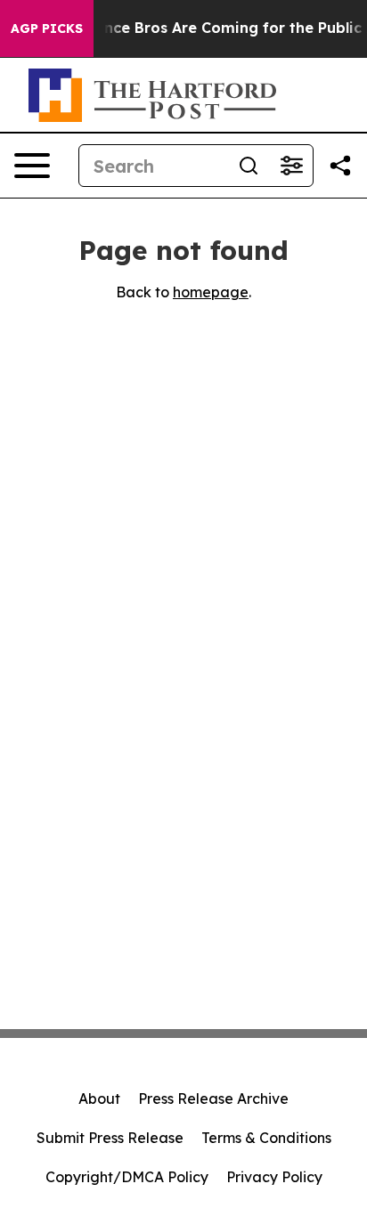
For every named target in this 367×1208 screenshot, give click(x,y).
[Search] (248, 165)
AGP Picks (47, 28)
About (99, 1098)
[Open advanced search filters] (291, 165)
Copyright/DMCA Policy (126, 1177)
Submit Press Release (110, 1138)
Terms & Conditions (266, 1138)
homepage (211, 292)
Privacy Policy (274, 1177)
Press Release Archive (213, 1098)
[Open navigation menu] (32, 165)
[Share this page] (340, 165)
